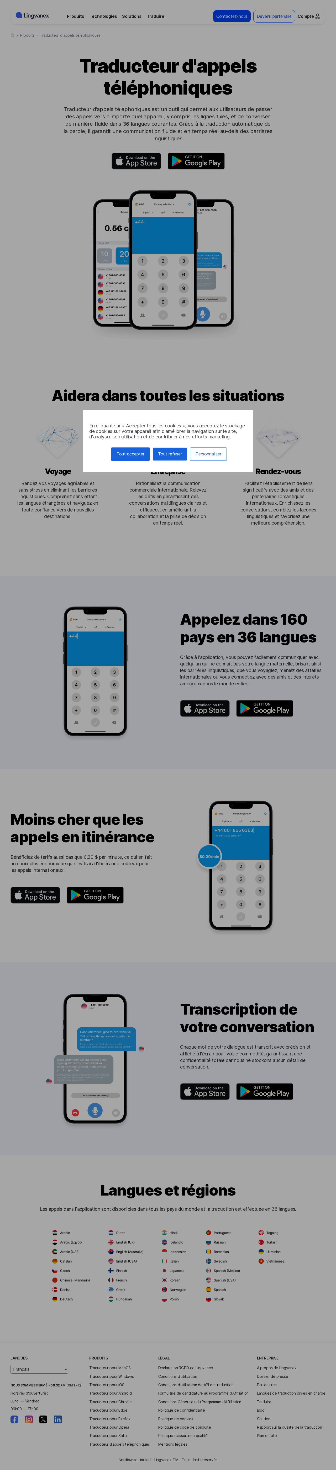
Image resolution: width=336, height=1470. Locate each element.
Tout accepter (130, 453)
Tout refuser (170, 453)
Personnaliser (208, 453)
